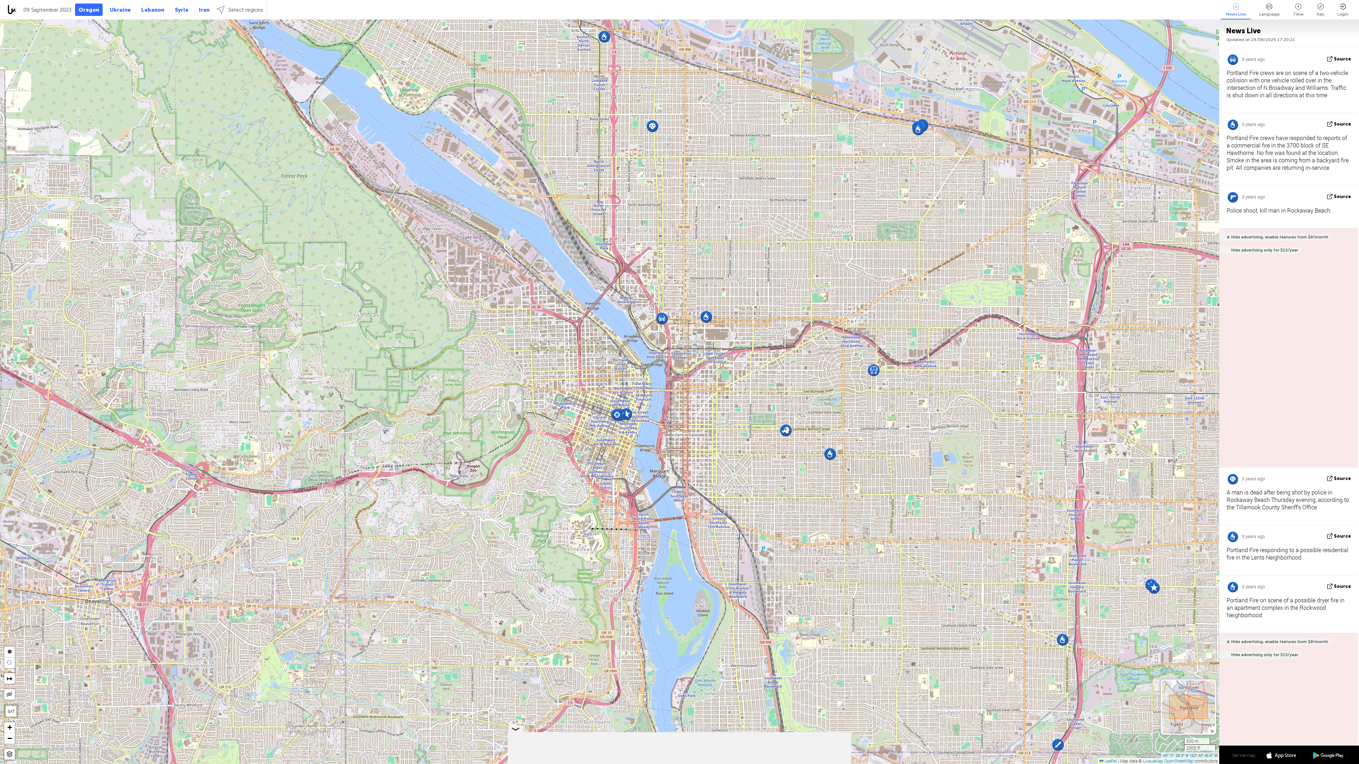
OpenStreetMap (1178, 761)
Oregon (89, 10)
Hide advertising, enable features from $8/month (1279, 237)
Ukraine (120, 10)
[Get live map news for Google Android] (1328, 756)
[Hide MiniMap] (1211, 730)
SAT (11, 711)
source (1342, 59)
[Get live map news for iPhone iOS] (1282, 756)
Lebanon (152, 10)
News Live (1236, 14)
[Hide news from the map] (9, 694)
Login (1342, 14)
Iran (204, 10)
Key (1320, 14)
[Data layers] (9, 754)
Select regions (245, 10)
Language (1269, 14)
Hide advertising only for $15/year (1264, 250)
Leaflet (1110, 761)
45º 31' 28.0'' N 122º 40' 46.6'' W (1190, 755)
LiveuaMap (1153, 761)
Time (1298, 14)
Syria (181, 10)
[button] (918, 129)
